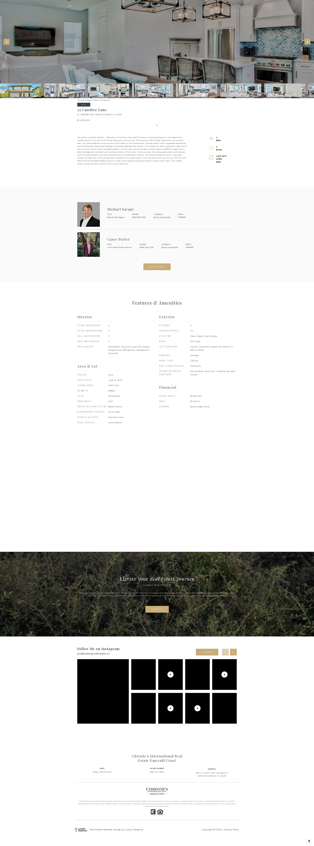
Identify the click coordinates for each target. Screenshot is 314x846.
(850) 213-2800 (157, 772)
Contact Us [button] (157, 609)
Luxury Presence (134, 829)
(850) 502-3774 (147, 247)
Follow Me (207, 652)
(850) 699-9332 (139, 217)
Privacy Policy (231, 829)
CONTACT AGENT (157, 267)
